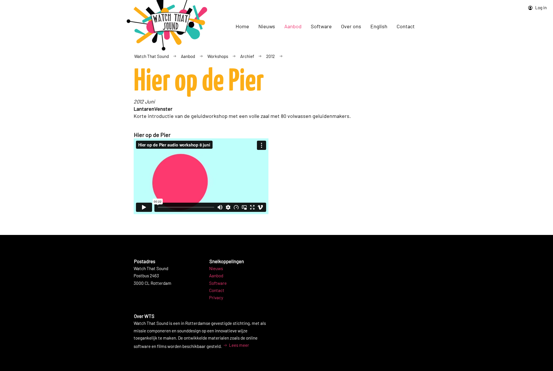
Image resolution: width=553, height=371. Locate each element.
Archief (247, 56)
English (378, 26)
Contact (406, 26)
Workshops (217, 56)
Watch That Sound (151, 56)
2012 (270, 56)
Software (218, 283)
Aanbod (188, 56)
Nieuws (216, 268)
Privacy (216, 297)
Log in (540, 7)
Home (242, 26)
